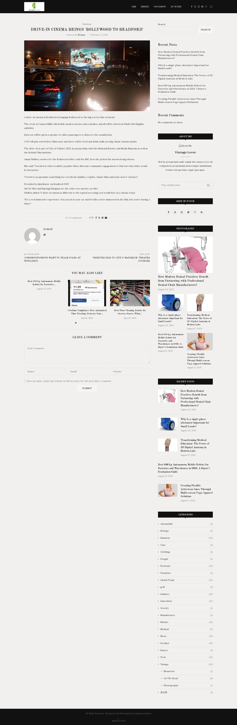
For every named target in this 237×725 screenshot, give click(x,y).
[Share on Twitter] (99, 217)
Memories (145, 6)
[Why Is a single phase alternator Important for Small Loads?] (171, 302)
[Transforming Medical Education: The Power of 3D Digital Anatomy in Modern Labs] (200, 302)
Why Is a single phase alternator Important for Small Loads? (170, 318)
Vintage (186, 664)
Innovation (186, 601)
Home (134, 6)
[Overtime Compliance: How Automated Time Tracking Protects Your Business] (87, 293)
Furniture (186, 573)
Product (186, 643)
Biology (186, 530)
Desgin (186, 559)
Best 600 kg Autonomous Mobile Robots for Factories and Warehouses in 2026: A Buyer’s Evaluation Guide (182, 88)
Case (186, 545)
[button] (28, 301)
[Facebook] (191, 6)
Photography (160, 6)
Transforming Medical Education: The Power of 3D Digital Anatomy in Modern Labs (185, 77)
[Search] (211, 6)
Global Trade (186, 580)
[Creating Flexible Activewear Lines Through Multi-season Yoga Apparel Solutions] (200, 341)
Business (186, 537)
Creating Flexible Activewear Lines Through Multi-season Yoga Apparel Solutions (182, 100)
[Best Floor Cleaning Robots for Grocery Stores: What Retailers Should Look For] (130, 293)
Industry (186, 594)
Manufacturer (186, 615)
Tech (186, 657)
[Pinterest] (202, 6)
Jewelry (186, 608)
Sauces (186, 650)
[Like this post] (92, 217)
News (186, 636)
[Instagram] (199, 6)
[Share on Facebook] (96, 217)
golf (186, 587)
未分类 (186, 692)
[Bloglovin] (206, 6)
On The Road (176, 6)
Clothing (186, 551)
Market (186, 622)
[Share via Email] (106, 217)
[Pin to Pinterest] (103, 217)
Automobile (186, 523)
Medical (186, 629)
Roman (81, 34)
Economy (186, 565)
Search (161, 24)
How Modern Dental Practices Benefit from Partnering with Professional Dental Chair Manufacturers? (181, 55)
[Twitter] (195, 6)
